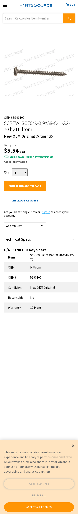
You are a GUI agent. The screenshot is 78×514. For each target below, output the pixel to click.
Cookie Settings (39, 483)
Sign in (46, 212)
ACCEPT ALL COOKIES (38, 507)
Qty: (7, 172)
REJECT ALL (39, 495)
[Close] (73, 445)
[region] (39, 477)
